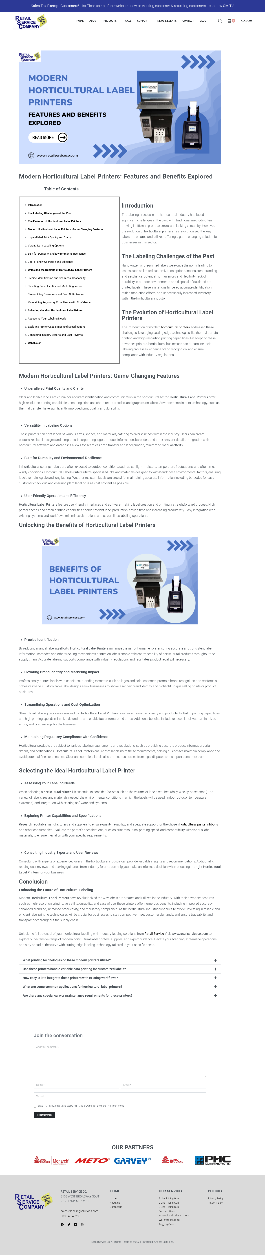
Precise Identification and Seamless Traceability (56, 278)
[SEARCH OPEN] (220, 21)
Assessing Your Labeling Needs (47, 318)
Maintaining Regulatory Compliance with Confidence (59, 302)
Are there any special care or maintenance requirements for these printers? (77, 995)
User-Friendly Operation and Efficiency (50, 261)
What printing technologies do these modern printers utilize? (67, 960)
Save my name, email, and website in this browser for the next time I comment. (81, 1105)
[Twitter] (68, 1224)
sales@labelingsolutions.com (79, 1211)
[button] (120, 960)
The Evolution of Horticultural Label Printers (54, 221)
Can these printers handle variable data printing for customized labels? (74, 969)
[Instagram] (82, 1224)
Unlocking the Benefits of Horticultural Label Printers (60, 270)
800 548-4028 (70, 1216)
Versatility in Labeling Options (46, 245)
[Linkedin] (75, 1224)
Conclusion (34, 343)
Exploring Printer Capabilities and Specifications (56, 326)
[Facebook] (62, 1224)
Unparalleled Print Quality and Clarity (50, 237)
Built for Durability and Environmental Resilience (57, 253)
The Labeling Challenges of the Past (50, 213)
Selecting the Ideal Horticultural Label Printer (55, 310)
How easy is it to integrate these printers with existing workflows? (70, 978)
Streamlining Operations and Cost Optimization (56, 294)
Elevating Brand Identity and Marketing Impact (55, 286)
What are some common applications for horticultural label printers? (72, 986)
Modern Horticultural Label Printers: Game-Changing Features (65, 229)
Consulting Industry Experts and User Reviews (55, 334)
